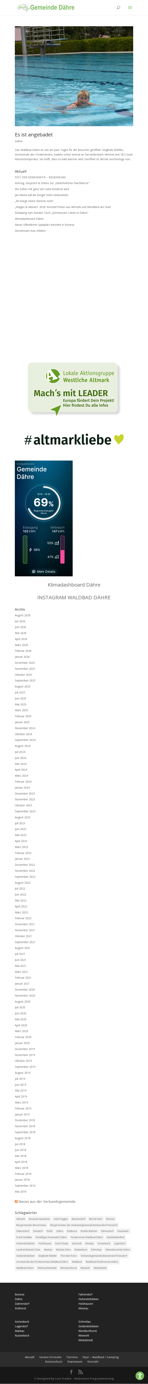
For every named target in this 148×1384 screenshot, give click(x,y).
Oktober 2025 (23, 674)
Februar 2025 (23, 716)
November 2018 (25, 1126)
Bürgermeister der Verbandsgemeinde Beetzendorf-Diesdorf (83, 1225)
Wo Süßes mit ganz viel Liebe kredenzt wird (42, 189)
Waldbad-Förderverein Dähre (102, 1261)
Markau (48, 1249)
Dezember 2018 (25, 1120)
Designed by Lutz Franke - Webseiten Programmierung (75, 1378)
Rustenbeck (81, 1249)
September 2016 (25, 1185)
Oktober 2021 (23, 936)
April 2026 (21, 639)
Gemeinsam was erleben (30, 230)
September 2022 (25, 876)
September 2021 (25, 942)
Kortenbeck (104, 1243)
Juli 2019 (20, 1078)
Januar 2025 (22, 722)
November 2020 (25, 995)
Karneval (77, 1243)
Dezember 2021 (25, 924)
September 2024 (25, 740)
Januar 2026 (22, 657)
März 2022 (21, 912)
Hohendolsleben (25, 1243)
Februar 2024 (23, 781)
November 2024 (25, 728)
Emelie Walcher (89, 1231)
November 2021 (25, 930)
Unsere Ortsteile (50, 1357)
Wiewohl (85, 1268)
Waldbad (77, 1261)
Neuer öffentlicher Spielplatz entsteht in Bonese (44, 225)
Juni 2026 (20, 627)
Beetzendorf (78, 1219)
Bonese (110, 1219)
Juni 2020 (20, 1013)
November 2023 (25, 799)
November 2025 (25, 668)
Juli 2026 (20, 621)
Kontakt (93, 1361)
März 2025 (21, 710)
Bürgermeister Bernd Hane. (31, 1225)
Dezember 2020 (25, 989)
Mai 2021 (20, 966)
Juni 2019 (20, 1084)
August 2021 (22, 948)
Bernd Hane (95, 1219)
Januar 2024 (22, 787)
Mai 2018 (20, 1156)
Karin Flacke (61, 1243)
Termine (72, 1357)
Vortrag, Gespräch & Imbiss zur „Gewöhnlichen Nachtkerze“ (52, 183)
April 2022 (21, 906)
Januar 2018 (22, 1179)
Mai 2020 (20, 1019)
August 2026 (22, 615)
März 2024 (21, 775)
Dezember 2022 (25, 865)
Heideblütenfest (115, 1237)
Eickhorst (72, 1231)
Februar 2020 (23, 1037)
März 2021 (21, 972)
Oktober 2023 (23, 805)
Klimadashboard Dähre (29, 219)
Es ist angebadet (34, 134)
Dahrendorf (22, 1231)
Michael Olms (63, 1249)
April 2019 (21, 1096)
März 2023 (21, 847)
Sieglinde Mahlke (48, 1255)
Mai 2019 (20, 1090)
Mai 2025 (20, 704)
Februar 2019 (23, 1108)
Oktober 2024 (23, 734)
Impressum (74, 1361)
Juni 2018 (20, 1150)
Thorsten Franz (69, 1255)
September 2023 (25, 811)
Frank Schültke (24, 1237)
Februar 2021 (23, 977)
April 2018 (21, 1162)
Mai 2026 (20, 633)
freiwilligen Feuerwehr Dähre (51, 1237)
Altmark (20, 1219)
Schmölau (96, 1249)
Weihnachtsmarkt (47, 1268)
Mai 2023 (20, 835)
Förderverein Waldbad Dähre (87, 1237)
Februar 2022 (23, 918)
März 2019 (21, 1102)
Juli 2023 (20, 823)
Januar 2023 (22, 859)
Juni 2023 (20, 829)
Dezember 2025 (25, 663)
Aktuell (29, 1357)
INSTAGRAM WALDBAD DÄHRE (74, 597)
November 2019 (25, 1055)
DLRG (50, 1231)
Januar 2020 (22, 1043)
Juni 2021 (20, 960)
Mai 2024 (20, 764)
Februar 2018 (23, 1174)
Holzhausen (45, 1243)
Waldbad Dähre (25, 1268)
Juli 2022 (20, 888)
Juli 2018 (20, 1144)
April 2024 (21, 769)
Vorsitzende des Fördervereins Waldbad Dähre (42, 1261)
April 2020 (21, 1025)
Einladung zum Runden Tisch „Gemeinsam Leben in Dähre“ (51, 213)
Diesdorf (38, 1231)
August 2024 (22, 746)
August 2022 (22, 882)
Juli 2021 (20, 954)
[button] (139, 1375)
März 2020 (21, 1031)
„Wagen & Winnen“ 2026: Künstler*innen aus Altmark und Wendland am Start (63, 207)
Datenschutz (53, 1361)
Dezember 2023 (25, 793)
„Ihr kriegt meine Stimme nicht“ (34, 201)
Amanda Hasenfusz (39, 1219)
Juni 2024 (20, 758)
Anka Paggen (61, 1219)
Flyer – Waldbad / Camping (101, 1357)
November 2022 (25, 871)
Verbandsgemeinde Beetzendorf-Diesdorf (104, 1255)
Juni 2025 (20, 698)
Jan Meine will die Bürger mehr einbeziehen (41, 195)
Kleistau (89, 1243)
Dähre (19, 141)
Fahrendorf (107, 1231)
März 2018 (21, 1168)
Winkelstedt (100, 1268)
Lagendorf (119, 1243)
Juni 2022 (20, 894)
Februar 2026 (23, 651)
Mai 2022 (20, 900)
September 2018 (25, 1132)
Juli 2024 (20, 752)
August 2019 (22, 1073)
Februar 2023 (23, 853)
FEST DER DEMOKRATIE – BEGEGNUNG (40, 177)
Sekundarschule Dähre (117, 1249)
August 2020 (22, 1001)
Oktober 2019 (23, 1061)
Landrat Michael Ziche (28, 1249)
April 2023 (21, 841)
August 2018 (22, 1138)
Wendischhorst (68, 1268)
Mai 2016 (20, 1191)
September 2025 (25, 680)
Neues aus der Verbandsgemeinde (46, 1201)
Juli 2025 (20, 692)
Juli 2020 (20, 1007)
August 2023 (22, 817)
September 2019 (25, 1067)
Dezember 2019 (25, 1049)
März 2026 (21, 645)
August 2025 (22, 686)
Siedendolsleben (25, 1255)
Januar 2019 (22, 1114)
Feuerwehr (123, 1231)
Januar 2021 (22, 983)
